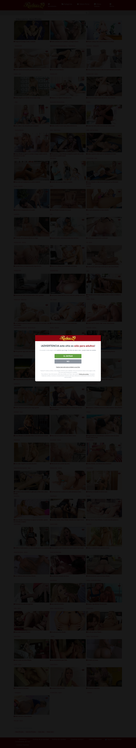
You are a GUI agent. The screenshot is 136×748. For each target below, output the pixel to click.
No (68, 361)
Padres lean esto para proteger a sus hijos (68, 367)
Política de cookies (84, 374)
